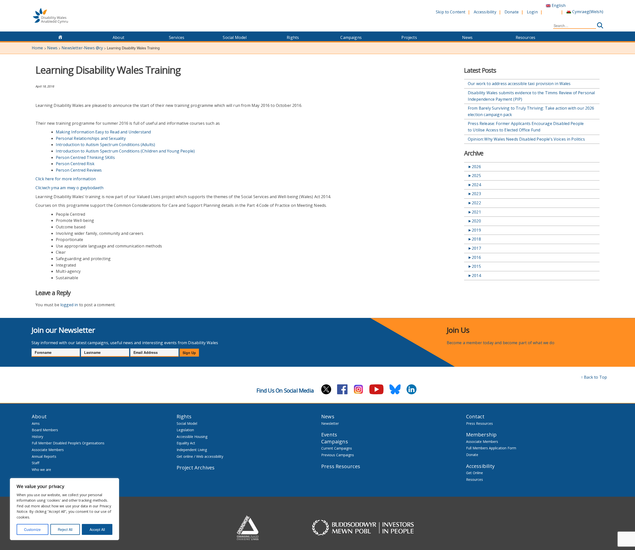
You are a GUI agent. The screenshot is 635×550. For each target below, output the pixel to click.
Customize (32, 529)
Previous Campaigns (337, 455)
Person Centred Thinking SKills (85, 157)
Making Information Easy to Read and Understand (103, 132)
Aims (36, 423)
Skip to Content (450, 12)
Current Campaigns (336, 448)
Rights (293, 37)
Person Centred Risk (75, 163)
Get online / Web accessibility (200, 456)
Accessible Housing (192, 436)
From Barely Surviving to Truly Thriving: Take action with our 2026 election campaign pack (531, 111)
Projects (409, 37)
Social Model (235, 37)
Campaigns (350, 37)
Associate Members (48, 449)
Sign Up (189, 352)
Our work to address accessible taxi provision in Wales (519, 83)
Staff (35, 462)
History (37, 436)
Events (329, 434)
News (467, 37)
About (118, 37)
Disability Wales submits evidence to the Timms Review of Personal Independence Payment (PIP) (531, 96)
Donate (512, 12)
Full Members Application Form (491, 448)
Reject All (65, 529)
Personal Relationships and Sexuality (91, 138)
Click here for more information (65, 179)
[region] (64, 509)
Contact (475, 416)
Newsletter (330, 423)
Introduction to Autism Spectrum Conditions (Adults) (105, 144)
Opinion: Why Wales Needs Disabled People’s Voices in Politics (527, 139)
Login (532, 12)
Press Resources (340, 466)
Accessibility (485, 12)
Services (176, 37)
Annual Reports (44, 456)
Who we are (41, 469)
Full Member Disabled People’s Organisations (68, 443)
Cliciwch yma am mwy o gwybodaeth (69, 187)
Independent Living (192, 449)
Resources (525, 37)
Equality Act (186, 443)
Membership (481, 434)
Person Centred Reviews (79, 170)
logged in (69, 304)
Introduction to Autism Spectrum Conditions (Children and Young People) (125, 151)
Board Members (45, 430)
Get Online (474, 472)
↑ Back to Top (594, 377)
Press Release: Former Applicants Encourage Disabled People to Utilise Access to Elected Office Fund (526, 127)
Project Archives (196, 467)
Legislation (185, 430)
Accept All (97, 529)
